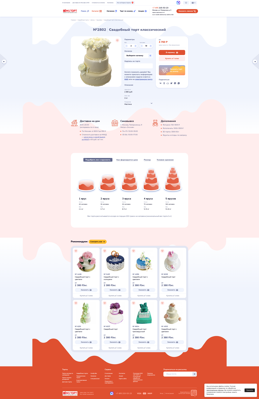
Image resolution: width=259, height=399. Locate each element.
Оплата (107, 378)
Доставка (108, 376)
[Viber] (175, 83)
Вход (161, 393)
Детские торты (67, 382)
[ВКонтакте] (160, 83)
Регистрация (169, 393)
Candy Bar (94, 373)
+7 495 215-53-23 (124, 393)
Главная (73, 20)
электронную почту (143, 79)
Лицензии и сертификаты (109, 382)
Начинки (93, 376)
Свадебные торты (83, 20)
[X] (171, 83)
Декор (93, 20)
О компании (66, 2)
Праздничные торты (80, 376)
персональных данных (215, 390)
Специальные (95, 378)
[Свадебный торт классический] (255, 62)
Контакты (110, 2)
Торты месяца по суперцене (67, 374)
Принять (249, 390)
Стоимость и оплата (98, 2)
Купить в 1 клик (172, 58)
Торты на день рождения (66, 378)
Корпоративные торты (81, 381)
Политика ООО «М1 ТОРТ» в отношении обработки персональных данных (138, 377)
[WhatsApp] (178, 83)
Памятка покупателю (151, 374)
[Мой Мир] (167, 83)
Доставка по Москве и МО (81, 2)
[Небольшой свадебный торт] (4, 62)
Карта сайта (122, 378)
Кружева (99, 20)
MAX (126, 79)
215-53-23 (160, 8)
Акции (121, 376)
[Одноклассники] (164, 83)
